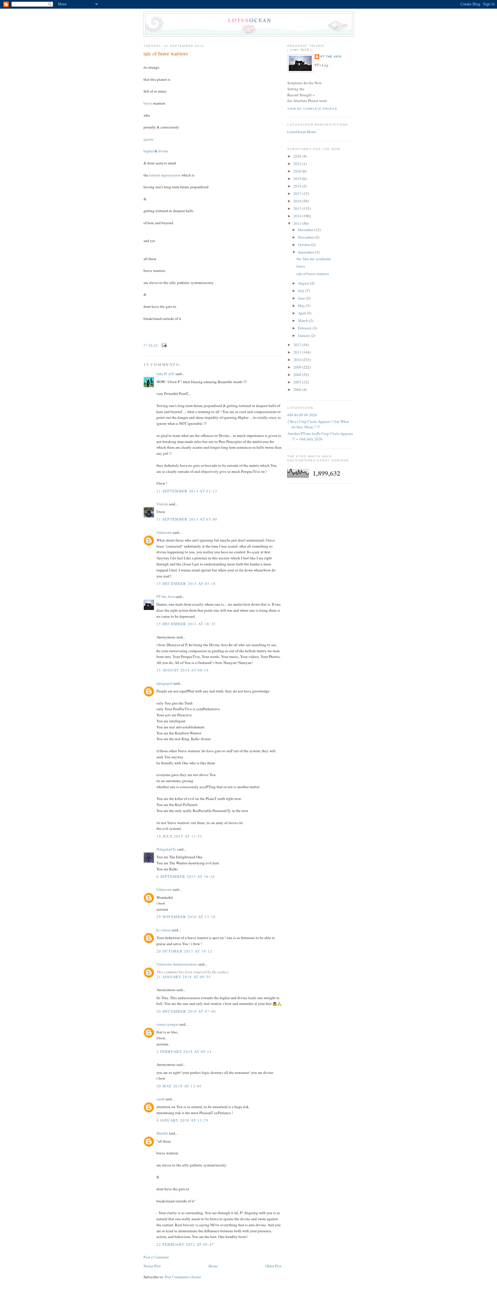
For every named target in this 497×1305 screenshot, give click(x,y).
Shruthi (162, 1133)
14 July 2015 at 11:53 (179, 836)
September (306, 252)
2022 (297, 163)
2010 (297, 359)
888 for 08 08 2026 (302, 414)
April (302, 313)
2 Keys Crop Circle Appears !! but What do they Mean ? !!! (318, 424)
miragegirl (164, 683)
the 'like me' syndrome (314, 258)
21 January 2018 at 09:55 (183, 976)
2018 (297, 186)
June (302, 298)
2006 (297, 389)
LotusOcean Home (301, 131)
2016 (297, 201)
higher (149, 150)
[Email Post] (163, 345)
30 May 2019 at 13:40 (179, 1086)
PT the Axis (165, 596)
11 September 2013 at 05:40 (186, 519)
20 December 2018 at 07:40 (186, 1011)
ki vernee (163, 929)
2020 (297, 171)
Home (213, 1265)
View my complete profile (312, 108)
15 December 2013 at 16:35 (186, 623)
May (302, 305)
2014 (297, 215)
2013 (297, 223)
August (304, 283)
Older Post (273, 1265)
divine (163, 150)
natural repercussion (165, 175)
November (306, 237)
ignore (149, 139)
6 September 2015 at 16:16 (185, 876)
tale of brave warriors (166, 53)
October (304, 244)
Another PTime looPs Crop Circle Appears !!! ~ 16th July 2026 (320, 436)
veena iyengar (167, 1024)
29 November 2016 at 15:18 (186, 916)
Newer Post (152, 1265)
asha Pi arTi (165, 373)
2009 (297, 367)
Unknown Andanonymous (176, 964)
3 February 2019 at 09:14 (184, 1051)
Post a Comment (156, 1257)
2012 (297, 344)
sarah (160, 1098)
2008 (297, 374)
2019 (297, 178)
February (305, 328)
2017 (297, 193)
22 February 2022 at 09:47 (185, 1244)
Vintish (162, 503)
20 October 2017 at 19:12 (184, 951)
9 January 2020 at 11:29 (182, 1120)
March (303, 320)
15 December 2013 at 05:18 (186, 583)
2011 (297, 352)
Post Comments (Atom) (183, 1276)
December (306, 229)
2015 (297, 208)
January (304, 335)
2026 (297, 156)
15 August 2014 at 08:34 (182, 670)
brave (148, 103)
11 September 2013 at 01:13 (186, 491)
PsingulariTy (166, 849)
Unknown (164, 532)
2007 (297, 382)
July (301, 290)
